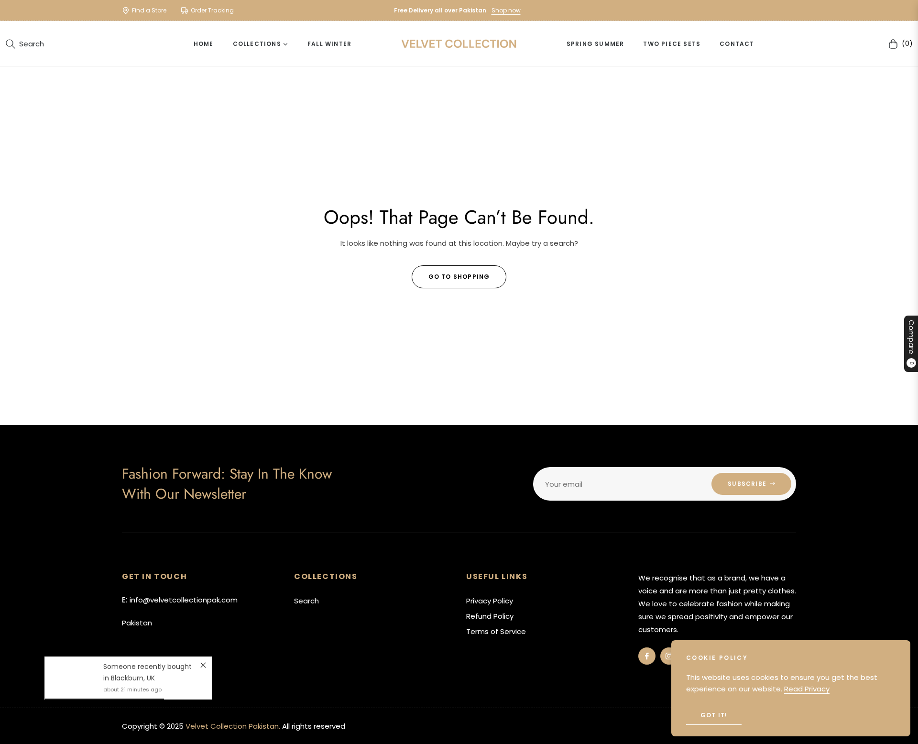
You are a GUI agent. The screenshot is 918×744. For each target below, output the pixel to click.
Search (306, 601)
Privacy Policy (489, 601)
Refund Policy (490, 616)
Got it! (713, 715)
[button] (25, 44)
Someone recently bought (147, 666)
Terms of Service (496, 631)
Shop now (506, 10)
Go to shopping (459, 277)
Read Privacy (807, 689)
